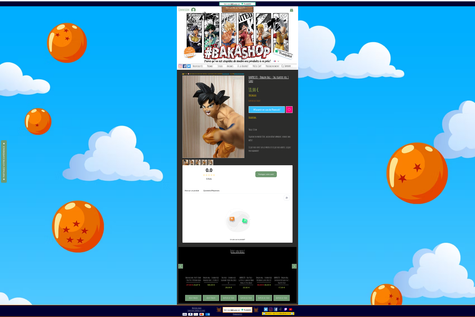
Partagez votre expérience (4, 161)
